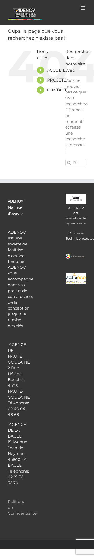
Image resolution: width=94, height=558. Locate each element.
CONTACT (57, 90)
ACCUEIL (56, 70)
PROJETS (56, 80)
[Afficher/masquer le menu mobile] (83, 8)
